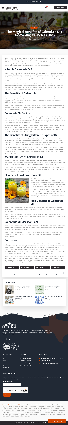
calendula (51, 260)
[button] (2, 7)
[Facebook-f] (3, 339)
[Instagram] (7, 339)
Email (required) (8, 381)
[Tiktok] (10, 339)
